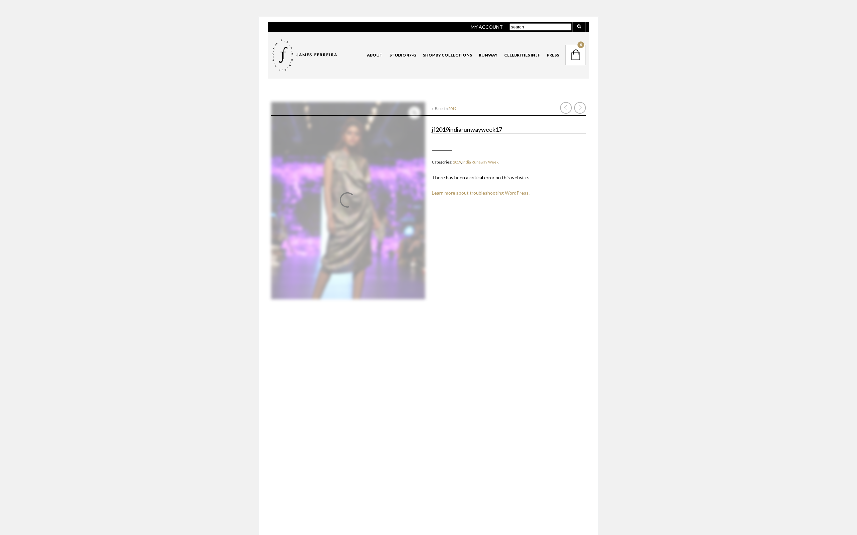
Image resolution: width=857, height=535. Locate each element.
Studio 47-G (402, 55)
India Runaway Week (480, 162)
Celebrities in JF (522, 55)
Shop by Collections (447, 55)
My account (487, 27)
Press (553, 55)
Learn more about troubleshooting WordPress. (481, 193)
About (375, 55)
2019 (452, 108)
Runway (488, 55)
